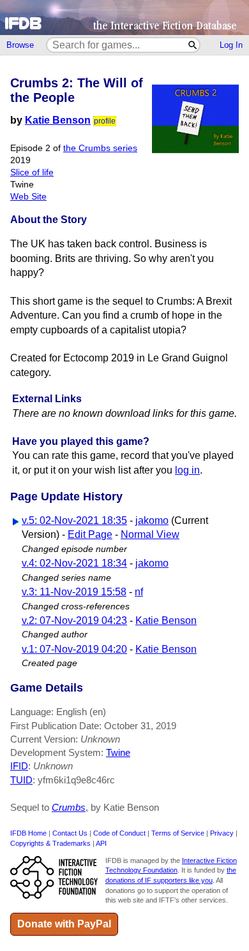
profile (105, 121)
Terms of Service (177, 833)
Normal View (150, 534)
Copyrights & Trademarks (50, 843)
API (101, 843)
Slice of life (32, 172)
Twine (118, 752)
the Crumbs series (100, 148)
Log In (231, 45)
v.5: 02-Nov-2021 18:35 (74, 520)
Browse (20, 45)
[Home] (124, 17)
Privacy (222, 833)
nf (139, 591)
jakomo (152, 520)
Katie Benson (58, 120)
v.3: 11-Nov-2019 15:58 (74, 591)
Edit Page (90, 534)
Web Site (28, 196)
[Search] (193, 45)
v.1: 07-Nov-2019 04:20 (74, 649)
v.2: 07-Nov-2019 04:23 (74, 620)
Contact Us (69, 833)
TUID (21, 779)
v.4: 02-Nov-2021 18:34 (74, 563)
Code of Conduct (119, 833)
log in (187, 470)
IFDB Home (28, 833)
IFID (19, 765)
